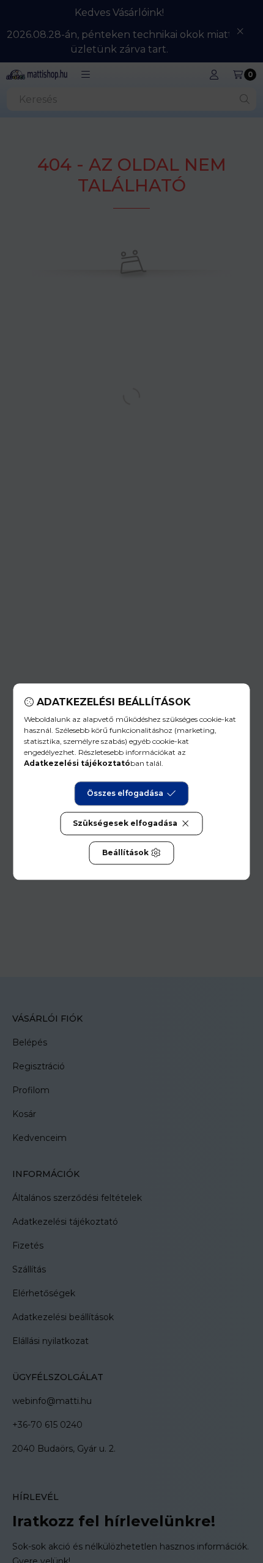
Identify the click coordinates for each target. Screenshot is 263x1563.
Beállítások (125, 852)
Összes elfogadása (125, 793)
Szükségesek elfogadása (125, 823)
